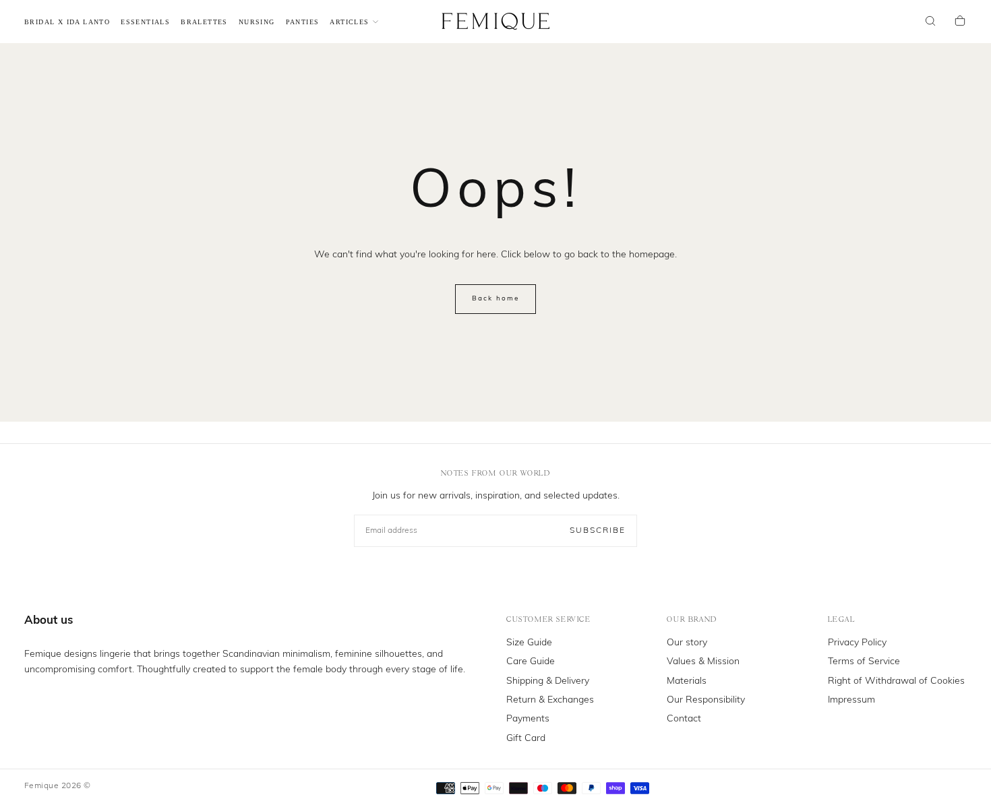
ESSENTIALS (145, 22)
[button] (930, 22)
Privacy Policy (857, 643)
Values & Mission (703, 662)
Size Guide (529, 643)
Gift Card (525, 739)
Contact (684, 719)
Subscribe (598, 531)
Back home (495, 298)
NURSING (257, 22)
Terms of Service (864, 662)
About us (48, 620)
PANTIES (303, 22)
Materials (687, 681)
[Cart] (960, 22)
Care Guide (530, 662)
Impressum (851, 700)
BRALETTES (204, 22)
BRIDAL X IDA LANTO (67, 22)
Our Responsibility (706, 700)
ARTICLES (349, 22)
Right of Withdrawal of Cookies (896, 681)
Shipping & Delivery (547, 681)
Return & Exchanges (550, 700)
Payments (527, 719)
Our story (687, 643)
